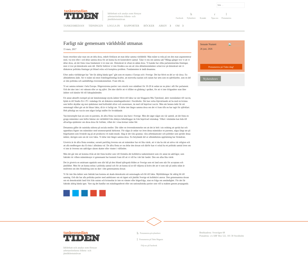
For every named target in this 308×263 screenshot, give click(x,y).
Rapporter (131, 26)
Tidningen (96, 26)
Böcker (149, 26)
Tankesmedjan (73, 26)
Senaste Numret (208, 44)
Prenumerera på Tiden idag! (221, 67)
